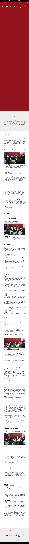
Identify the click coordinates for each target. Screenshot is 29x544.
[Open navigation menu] (27, 2)
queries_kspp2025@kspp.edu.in (8, 524)
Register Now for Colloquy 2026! (14, 0)
